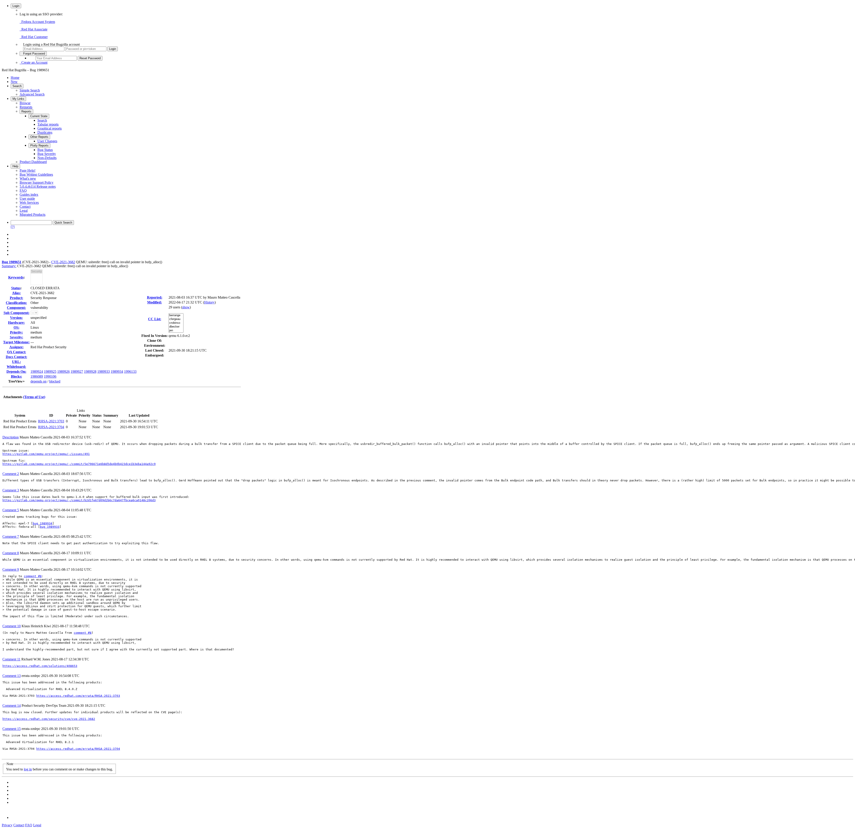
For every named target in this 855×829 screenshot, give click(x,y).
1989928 (90, 371)
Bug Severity (46, 154)
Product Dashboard (33, 162)
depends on (39, 381)
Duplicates (44, 132)
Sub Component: (16, 313)
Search (17, 86)
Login (15, 6)
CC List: (154, 319)
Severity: (16, 337)
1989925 (50, 371)
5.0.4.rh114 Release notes (38, 186)
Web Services (29, 202)
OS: (16, 327)
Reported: (154, 297)
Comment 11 (11, 659)
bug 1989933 (49, 526)
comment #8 (33, 576)
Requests (26, 107)
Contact (25, 206)
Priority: (16, 332)
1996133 (130, 371)
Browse (25, 103)
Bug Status (45, 150)
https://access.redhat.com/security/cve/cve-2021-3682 (48, 719)
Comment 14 (11, 705)
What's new (28, 178)
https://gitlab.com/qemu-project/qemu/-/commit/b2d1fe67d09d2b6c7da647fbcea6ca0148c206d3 (79, 500)
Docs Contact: (16, 357)
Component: (16, 308)
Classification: (16, 303)
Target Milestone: (16, 342)
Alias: (16, 293)
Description (10, 437)
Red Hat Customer (34, 37)
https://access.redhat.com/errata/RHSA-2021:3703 (78, 695)
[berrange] (176, 315)
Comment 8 (10, 553)
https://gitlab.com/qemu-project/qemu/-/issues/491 (46, 454)
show (186, 307)
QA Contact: (16, 352)
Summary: (9, 266)
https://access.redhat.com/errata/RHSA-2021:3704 (78, 748)
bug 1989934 (42, 523)
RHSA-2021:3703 (51, 421)
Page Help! (27, 170)
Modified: (154, 302)
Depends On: (16, 371)
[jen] (176, 330)
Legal (24, 210)
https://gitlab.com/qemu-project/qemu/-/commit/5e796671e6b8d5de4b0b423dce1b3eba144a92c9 (79, 464)
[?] (12, 227)
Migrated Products (32, 214)
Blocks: (16, 376)
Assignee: (16, 347)
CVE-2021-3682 (63, 262)
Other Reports (39, 137)
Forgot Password (33, 53)
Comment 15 (11, 729)
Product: (16, 298)
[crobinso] (176, 323)
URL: (16, 362)
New (14, 82)
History (209, 302)
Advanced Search (32, 94)
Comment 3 (10, 490)
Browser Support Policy (36, 182)
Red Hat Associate (33, 29)
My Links (18, 98)
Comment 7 (10, 536)
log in (28, 769)
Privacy (7, 825)
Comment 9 (10, 569)
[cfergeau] (176, 319)
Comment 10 (11, 626)
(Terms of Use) (34, 397)
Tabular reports (48, 124)
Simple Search (30, 90)
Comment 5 (10, 510)
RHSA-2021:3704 (51, 427)
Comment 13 (11, 676)
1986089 (37, 376)
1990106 (50, 376)
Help (15, 166)
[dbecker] (176, 327)
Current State (38, 116)
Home (15, 77)
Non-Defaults (47, 158)
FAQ (23, 190)
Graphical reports (49, 128)
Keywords (16, 277)
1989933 (103, 371)
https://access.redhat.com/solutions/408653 (39, 666)
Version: (16, 318)
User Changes (47, 141)
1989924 (37, 371)
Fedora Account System (37, 22)
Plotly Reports (39, 145)
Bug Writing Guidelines (36, 174)
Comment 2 (10, 474)
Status (15, 288)
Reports (26, 111)
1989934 (117, 371)
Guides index (29, 194)
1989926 (63, 371)
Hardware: (16, 322)
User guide (27, 198)
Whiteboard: (16, 367)
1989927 (77, 371)
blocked (54, 381)
